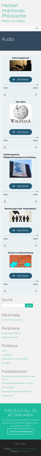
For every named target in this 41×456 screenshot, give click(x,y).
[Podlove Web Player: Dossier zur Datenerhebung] (20, 272)
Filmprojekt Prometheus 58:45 (15, 358)
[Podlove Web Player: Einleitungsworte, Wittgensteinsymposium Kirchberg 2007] (20, 178)
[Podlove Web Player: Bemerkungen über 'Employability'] (20, 227)
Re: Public (6, 363)
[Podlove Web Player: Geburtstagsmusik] (20, 76)
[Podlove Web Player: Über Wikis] (20, 125)
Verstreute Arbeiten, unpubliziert (16, 391)
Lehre (4, 350)
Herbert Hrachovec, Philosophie (14, 11)
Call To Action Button (20, 431)
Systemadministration (11, 333)
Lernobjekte (7, 354)
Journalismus (7, 395)
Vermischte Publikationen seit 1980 (17, 383)
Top (17, 444)
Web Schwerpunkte (10, 337)
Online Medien (8, 387)
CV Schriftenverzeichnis (12, 320)
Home (23, 444)
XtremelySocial (24, 451)
